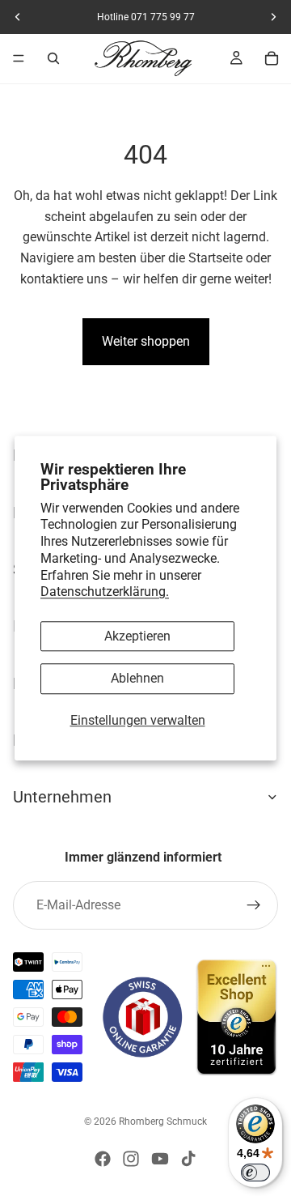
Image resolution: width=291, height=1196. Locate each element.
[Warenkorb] (271, 58)
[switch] (255, 1172)
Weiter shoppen (146, 341)
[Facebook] (102, 1158)
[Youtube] (160, 1158)
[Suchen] (53, 58)
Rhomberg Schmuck (163, 1121)
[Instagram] (131, 1158)
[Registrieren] (254, 905)
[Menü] (18, 58)
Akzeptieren (137, 637)
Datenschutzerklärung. (104, 592)
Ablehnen (137, 679)
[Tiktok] (188, 1158)
